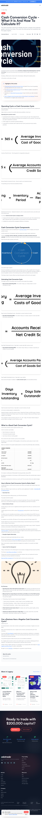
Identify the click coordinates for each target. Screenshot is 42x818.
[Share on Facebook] (35, 34)
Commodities (3, 781)
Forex (2, 776)
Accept (26, 811)
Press (2, 797)
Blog (22, 774)
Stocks (2, 778)
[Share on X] (32, 34)
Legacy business (3, 792)
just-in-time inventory (16, 539)
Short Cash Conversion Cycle (16, 93)
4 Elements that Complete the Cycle (13, 89)
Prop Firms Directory (25, 778)
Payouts (23, 767)
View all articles (36, 671)
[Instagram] (14, 763)
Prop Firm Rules (24, 781)
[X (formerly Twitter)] (5, 763)
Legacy (3, 13)
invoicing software (5, 530)
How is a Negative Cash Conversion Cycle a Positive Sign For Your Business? (19, 96)
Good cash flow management (7, 558)
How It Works (24, 758)
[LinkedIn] (8, 763)
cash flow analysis (23, 229)
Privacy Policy (18, 803)
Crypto (2, 774)
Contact (2, 794)
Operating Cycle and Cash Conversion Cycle (14, 86)
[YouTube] (11, 763)
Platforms (2, 785)
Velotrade (10, 648)
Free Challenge (24, 764)
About (2, 790)
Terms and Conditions (24, 803)
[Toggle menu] (40, 5)
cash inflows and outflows (11, 552)
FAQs (23, 769)
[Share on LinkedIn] (37, 34)
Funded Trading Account (26, 765)
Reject (26, 814)
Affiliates (2, 795)
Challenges (24, 762)
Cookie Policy (32, 803)
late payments (21, 510)
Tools (23, 776)
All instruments (3, 783)
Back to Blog (5, 9)
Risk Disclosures (38, 803)
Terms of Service (24, 805)
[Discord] (2, 763)
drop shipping (10, 633)
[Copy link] (40, 34)
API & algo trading (25, 783)
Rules (23, 760)
